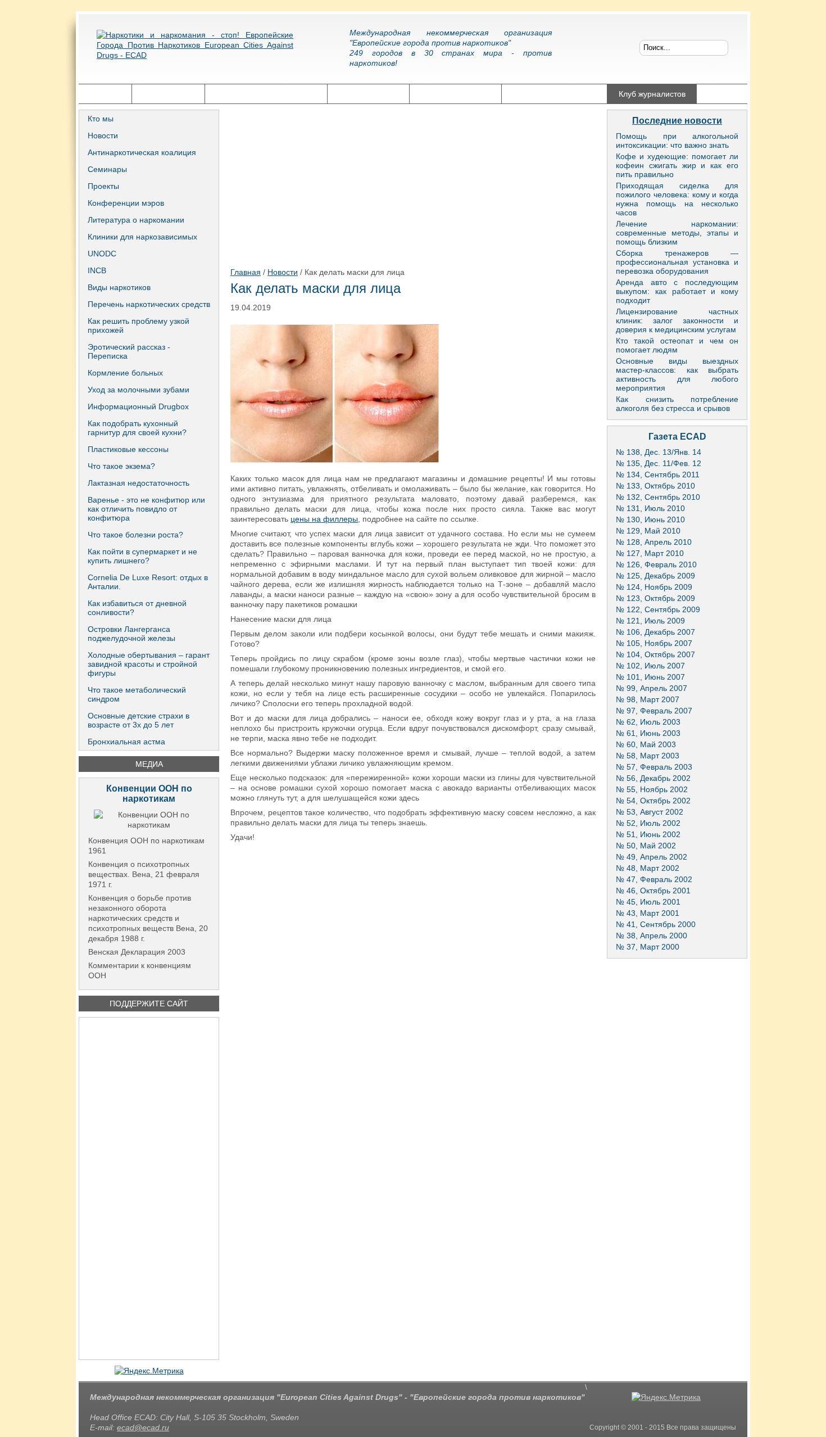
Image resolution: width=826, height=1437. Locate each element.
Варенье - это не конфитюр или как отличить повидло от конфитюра (146, 508)
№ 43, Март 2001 (647, 913)
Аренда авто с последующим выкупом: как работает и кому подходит (677, 291)
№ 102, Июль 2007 (650, 665)
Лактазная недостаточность (138, 482)
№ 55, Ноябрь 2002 (652, 789)
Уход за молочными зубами (138, 389)
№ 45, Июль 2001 (648, 901)
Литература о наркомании (136, 219)
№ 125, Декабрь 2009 (655, 575)
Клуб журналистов (652, 93)
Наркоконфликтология (554, 93)
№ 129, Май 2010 (648, 530)
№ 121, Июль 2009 (650, 620)
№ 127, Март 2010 (650, 553)
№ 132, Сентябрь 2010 (658, 496)
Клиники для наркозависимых (142, 236)
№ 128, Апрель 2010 (654, 541)
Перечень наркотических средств (149, 304)
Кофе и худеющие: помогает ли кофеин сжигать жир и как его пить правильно (677, 165)
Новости (103, 135)
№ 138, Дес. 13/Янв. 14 (658, 452)
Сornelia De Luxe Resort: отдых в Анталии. (148, 582)
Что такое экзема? (121, 466)
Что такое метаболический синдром (137, 694)
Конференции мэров (126, 202)
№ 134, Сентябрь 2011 (658, 474)
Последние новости (677, 120)
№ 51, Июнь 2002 (648, 834)
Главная (105, 93)
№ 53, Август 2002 (649, 811)
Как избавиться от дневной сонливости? (137, 608)
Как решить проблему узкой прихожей (138, 326)
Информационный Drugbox (138, 406)
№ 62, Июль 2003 (648, 721)
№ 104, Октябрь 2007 (655, 654)
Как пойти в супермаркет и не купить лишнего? (142, 556)
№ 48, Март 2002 (647, 868)
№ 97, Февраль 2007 (654, 710)
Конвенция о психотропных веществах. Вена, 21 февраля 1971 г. (143, 874)
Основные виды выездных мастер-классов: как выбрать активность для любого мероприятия (677, 374)
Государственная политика (266, 93)
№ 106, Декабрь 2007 (655, 631)
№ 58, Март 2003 (647, 755)
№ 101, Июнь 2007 (650, 676)
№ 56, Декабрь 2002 (653, 778)
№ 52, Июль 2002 (648, 823)
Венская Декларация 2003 (136, 951)
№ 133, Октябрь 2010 (655, 485)
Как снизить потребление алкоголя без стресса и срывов (677, 404)
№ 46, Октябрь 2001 (653, 890)
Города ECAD (168, 93)
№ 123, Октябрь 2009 (655, 598)
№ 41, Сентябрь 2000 (656, 924)
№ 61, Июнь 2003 (648, 733)
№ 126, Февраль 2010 (656, 564)
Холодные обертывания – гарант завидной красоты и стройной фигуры (149, 663)
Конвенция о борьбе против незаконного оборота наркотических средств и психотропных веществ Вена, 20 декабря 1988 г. (148, 918)
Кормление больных (125, 372)
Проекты (103, 186)
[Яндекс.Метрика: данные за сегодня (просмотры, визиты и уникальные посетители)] (149, 1371)
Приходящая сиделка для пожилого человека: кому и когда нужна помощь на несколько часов (677, 199)
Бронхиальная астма (126, 741)
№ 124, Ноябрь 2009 (654, 586)
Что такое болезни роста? (135, 534)
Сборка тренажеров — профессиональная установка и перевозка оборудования (677, 261)
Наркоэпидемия (368, 93)
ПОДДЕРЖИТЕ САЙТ (149, 1003)
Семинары (107, 169)
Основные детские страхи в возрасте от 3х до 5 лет (138, 720)
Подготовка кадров (455, 93)
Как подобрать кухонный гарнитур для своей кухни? (137, 428)
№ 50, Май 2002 (646, 845)
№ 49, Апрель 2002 (651, 856)
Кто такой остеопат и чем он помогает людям (677, 345)
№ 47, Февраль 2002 (654, 879)
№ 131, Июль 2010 (650, 508)
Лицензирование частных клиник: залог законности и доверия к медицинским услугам (677, 320)
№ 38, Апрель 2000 (651, 935)
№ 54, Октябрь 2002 (653, 800)
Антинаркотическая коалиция (142, 152)
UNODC (102, 253)
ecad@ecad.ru (143, 1427)
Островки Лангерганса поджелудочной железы (131, 634)
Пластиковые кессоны (128, 449)
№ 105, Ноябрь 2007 (654, 643)
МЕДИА (149, 764)
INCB (97, 270)
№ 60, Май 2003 (646, 744)
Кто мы (101, 118)
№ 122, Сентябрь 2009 (658, 609)
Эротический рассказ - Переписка (129, 351)
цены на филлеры (324, 518)
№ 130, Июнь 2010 (650, 519)
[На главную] (195, 53)
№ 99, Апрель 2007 (651, 688)
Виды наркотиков (119, 287)
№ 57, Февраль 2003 (654, 766)
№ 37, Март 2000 (647, 946)
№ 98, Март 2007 (647, 699)
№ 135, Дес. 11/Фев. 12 (658, 463)
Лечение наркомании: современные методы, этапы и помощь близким (677, 232)
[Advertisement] (148, 1188)
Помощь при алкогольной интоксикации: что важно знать (677, 141)
